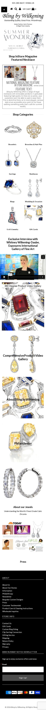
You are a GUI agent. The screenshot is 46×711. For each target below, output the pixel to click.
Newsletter (7, 597)
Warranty (6, 644)
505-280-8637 (18, 3)
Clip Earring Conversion (12, 632)
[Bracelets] (12, 139)
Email (4, 664)
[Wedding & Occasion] (33, 197)
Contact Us (6, 623)
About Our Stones (9, 588)
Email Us (30, 3)
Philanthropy (7, 594)
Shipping (5, 638)
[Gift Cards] (33, 220)
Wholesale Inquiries (10, 611)
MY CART (29, 9)
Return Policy (7, 641)
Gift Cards (6, 626)
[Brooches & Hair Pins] (33, 140)
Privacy (5, 647)
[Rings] (12, 196)
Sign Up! (23, 678)
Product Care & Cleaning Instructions (17, 608)
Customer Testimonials (11, 605)
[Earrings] (12, 168)
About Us (6, 585)
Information (7, 591)
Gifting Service (8, 635)
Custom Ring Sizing (10, 629)
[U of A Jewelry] (12, 225)
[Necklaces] (33, 170)
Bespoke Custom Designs (12, 599)
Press (4, 602)
